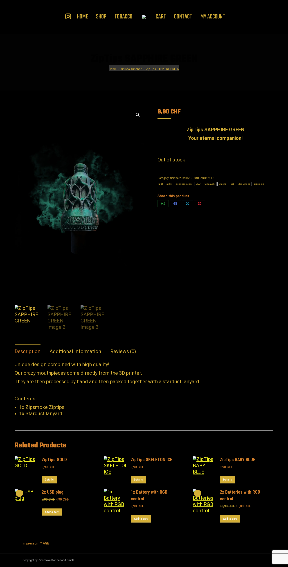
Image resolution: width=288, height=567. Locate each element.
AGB (46, 543)
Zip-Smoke (244, 184)
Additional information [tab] (75, 351)
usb (233, 184)
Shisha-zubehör (179, 178)
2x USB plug (52, 492)
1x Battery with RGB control (149, 495)
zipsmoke (259, 184)
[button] (138, 115)
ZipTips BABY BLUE (237, 459)
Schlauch (210, 184)
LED (198, 184)
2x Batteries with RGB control (240, 495)
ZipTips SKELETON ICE (151, 459)
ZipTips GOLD (54, 459)
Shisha (223, 184)
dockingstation (184, 184)
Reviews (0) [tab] (123, 351)
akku (169, 184)
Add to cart (51, 512)
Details (49, 479)
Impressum (30, 543)
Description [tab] (27, 351)
